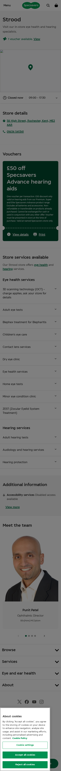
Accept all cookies (25, 755)
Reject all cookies (25, 765)
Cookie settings (25, 745)
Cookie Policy (19, 738)
